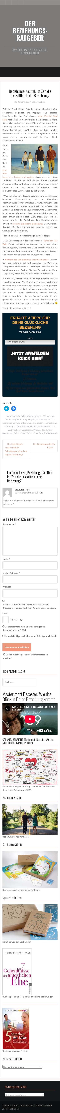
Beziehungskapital (45, 419)
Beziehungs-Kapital (26, 419)
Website (6, 586)
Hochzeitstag (50, 422)
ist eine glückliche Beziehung (28, 223)
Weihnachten (14, 429)
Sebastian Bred (39, 102)
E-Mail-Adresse (11, 573)
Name (6, 559)
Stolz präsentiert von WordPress (18, 1105)
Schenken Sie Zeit (47, 426)
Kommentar (9, 524)
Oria (46, 1105)
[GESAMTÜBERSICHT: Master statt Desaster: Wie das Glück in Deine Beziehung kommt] (30, 766)
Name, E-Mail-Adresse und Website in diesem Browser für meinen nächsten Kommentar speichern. (29, 606)
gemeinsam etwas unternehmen (18, 422)
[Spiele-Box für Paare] (30, 922)
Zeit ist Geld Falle (34, 433)
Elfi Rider (19, 489)
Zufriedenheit (51, 433)
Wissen (37, 429)
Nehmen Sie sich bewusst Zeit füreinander (26, 259)
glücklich (39, 422)
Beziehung (11, 419)
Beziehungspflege (32, 416)
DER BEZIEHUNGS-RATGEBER (30, 30)
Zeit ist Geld (20, 433)
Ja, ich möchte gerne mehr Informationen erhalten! (25, 656)
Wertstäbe (27, 429)
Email (30, 338)
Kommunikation (29, 426)
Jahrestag (9, 426)
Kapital (17, 426)
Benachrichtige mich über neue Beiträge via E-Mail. (30, 636)
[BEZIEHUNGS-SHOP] (30, 819)
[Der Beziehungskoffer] (30, 869)
